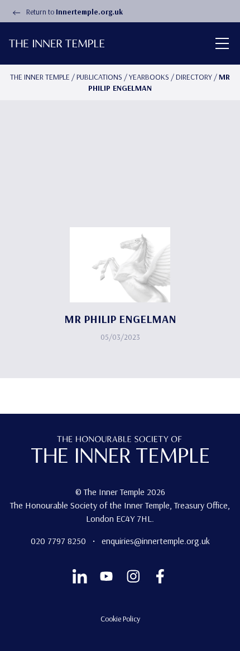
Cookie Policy (120, 619)
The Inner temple (40, 77)
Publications (99, 77)
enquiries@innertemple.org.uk (156, 540)
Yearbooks (149, 77)
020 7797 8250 (59, 540)
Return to (74, 12)
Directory (194, 77)
